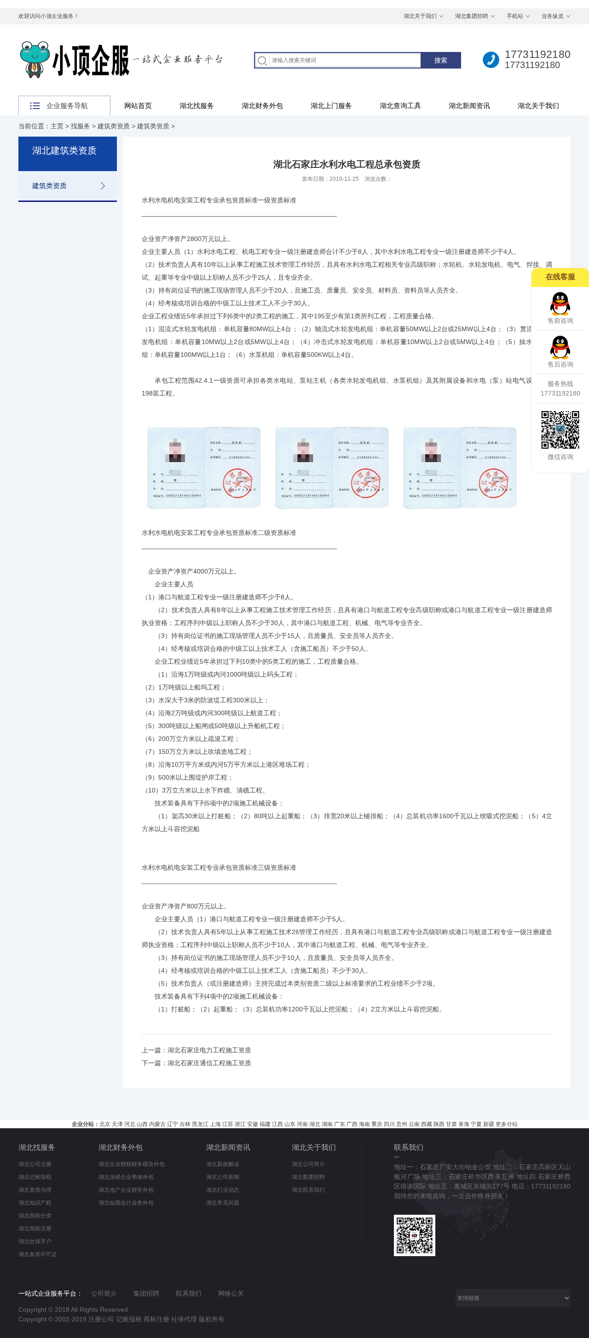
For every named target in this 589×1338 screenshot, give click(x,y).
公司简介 (104, 1293)
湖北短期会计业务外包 (126, 1203)
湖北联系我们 (308, 1190)
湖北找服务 (196, 105)
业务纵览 (553, 16)
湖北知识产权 (35, 1203)
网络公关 (231, 1293)
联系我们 (189, 1293)
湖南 (327, 1124)
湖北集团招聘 (471, 16)
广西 (352, 1124)
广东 (339, 1124)
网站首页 (138, 105)
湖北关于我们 (420, 16)
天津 (117, 1124)
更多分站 (507, 1124)
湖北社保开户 (35, 1241)
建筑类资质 (114, 126)
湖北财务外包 (262, 105)
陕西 (439, 1124)
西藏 (426, 1124)
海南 (364, 1124)
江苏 (227, 1124)
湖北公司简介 (308, 1164)
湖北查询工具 (400, 105)
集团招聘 (146, 1293)
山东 (289, 1124)
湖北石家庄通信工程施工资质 (209, 1063)
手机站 (515, 16)
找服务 (80, 126)
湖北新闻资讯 (469, 105)
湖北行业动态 (222, 1190)
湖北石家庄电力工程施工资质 (209, 1050)
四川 (389, 1124)
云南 (414, 1124)
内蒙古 (157, 1124)
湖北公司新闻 (222, 1177)
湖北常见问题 (222, 1203)
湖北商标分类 (35, 1215)
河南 (302, 1124)
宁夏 (476, 1124)
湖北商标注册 (35, 1228)
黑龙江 (200, 1124)
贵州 (401, 1124)
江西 (277, 1124)
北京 (104, 1124)
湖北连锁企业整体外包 (126, 1177)
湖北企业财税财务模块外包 (131, 1164)
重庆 (376, 1124)
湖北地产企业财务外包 (126, 1190)
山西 (142, 1124)
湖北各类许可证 (37, 1254)
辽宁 (172, 1124)
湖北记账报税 (35, 1177)
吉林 (185, 1124)
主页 (57, 126)
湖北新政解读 (222, 1164)
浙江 (240, 1124)
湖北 (314, 1124)
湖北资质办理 (35, 1190)
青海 (463, 1124)
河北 (129, 1124)
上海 (215, 1124)
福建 (265, 1124)
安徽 (252, 1124)
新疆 (488, 1124)
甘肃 (451, 1124)
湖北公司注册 (35, 1164)
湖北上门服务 (331, 105)
